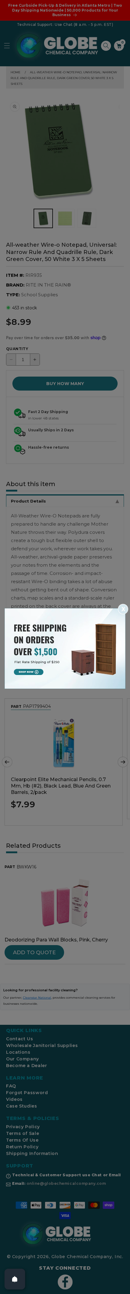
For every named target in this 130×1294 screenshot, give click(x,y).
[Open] (15, 1279)
